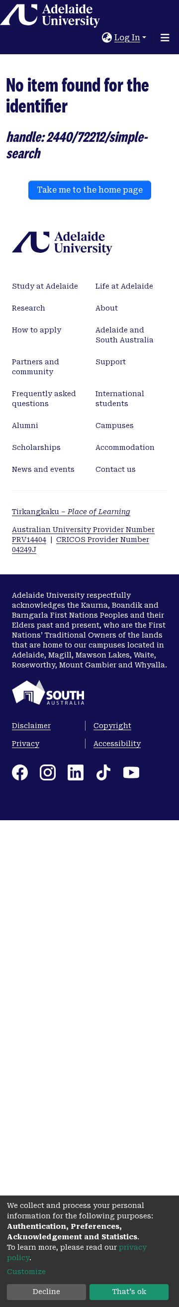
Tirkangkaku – (71, 512)
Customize (26, 1272)
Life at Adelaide (124, 286)
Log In (127, 37)
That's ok (129, 1292)
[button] (107, 38)
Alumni (25, 426)
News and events (43, 469)
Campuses (114, 426)
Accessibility (117, 744)
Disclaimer (31, 726)
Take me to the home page (90, 190)
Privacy (25, 744)
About (106, 308)
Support (110, 362)
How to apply (36, 330)
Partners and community (35, 367)
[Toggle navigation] (165, 38)
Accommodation (125, 447)
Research (28, 308)
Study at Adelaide (45, 286)
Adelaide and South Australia (124, 335)
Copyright (112, 726)
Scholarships (36, 447)
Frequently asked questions (44, 399)
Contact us (115, 469)
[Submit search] (95, 38)
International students (119, 399)
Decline (46, 1292)
